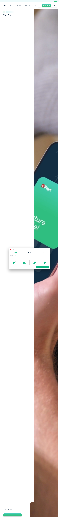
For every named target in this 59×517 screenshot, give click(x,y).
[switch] (24, 263)
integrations (8, 11)
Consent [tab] (15, 252)
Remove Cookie (58, 516)
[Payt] (5, 5)
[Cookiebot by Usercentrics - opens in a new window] (45, 249)
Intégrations (30, 5)
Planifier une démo (46, 5)
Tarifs (26, 5)
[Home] (4, 12)
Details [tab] (29, 252)
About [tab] (43, 252)
